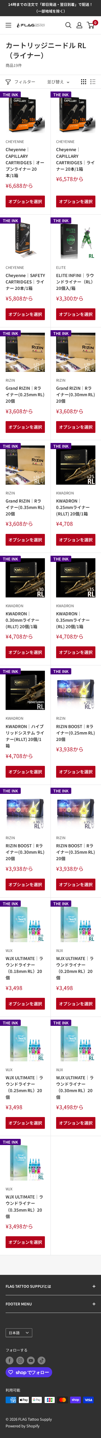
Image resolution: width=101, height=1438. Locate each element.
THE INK (10, 94)
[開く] (68, 25)
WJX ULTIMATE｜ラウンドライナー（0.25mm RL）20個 (24, 1087)
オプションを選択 (25, 201)
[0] (90, 25)
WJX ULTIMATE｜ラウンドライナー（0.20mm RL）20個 (75, 968)
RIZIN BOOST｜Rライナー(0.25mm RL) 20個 (75, 732)
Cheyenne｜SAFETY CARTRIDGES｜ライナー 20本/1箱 (25, 281)
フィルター (24, 82)
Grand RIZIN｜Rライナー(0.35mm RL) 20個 (25, 507)
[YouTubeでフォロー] (31, 1360)
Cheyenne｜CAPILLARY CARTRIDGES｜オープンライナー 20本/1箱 (25, 162)
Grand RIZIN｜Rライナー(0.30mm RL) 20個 (75, 394)
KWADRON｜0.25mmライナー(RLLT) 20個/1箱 (73, 507)
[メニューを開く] (8, 25)
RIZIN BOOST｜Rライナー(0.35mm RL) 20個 (75, 852)
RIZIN (10, 380)
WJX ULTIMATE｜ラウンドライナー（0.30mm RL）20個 (75, 1087)
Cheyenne (15, 141)
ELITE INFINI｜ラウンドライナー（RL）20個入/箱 (75, 281)
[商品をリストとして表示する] (92, 81)
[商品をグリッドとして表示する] (83, 81)
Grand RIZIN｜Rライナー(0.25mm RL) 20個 (25, 394)
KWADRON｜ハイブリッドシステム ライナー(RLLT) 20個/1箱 (25, 736)
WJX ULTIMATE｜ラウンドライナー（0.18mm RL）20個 (24, 968)
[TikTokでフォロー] (41, 1360)
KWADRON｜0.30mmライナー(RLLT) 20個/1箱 (22, 620)
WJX (9, 950)
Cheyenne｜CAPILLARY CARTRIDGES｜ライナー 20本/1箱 (75, 159)
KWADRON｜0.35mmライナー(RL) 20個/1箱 (73, 620)
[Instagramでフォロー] (20, 1360)
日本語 (14, 1332)
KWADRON (65, 493)
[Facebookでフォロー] (9, 1360)
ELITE (61, 267)
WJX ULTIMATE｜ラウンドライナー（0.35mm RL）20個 (24, 1206)
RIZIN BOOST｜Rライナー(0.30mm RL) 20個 (25, 852)
